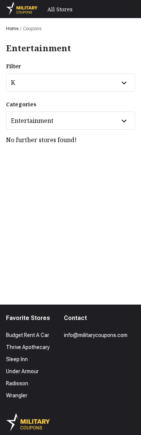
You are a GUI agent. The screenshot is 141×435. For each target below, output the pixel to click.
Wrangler (16, 395)
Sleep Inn (17, 359)
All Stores (60, 9)
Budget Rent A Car (27, 335)
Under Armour (22, 371)
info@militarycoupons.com (95, 335)
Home (12, 28)
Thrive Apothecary (28, 347)
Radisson (17, 383)
